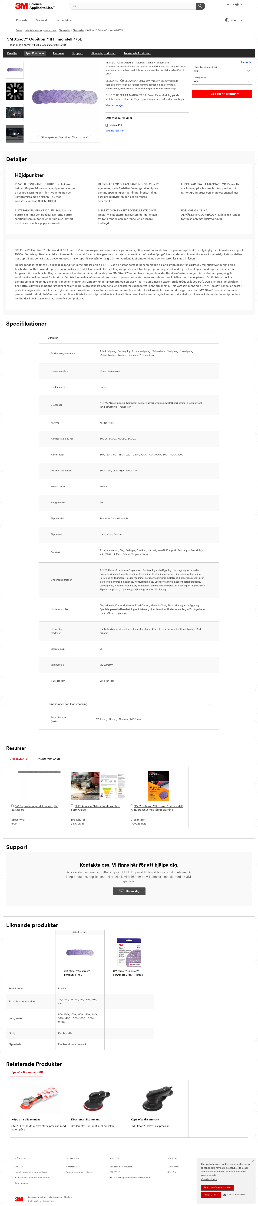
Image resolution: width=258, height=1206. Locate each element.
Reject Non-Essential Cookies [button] (217, 1188)
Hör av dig (132, 891)
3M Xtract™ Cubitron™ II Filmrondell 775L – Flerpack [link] (128, 973)
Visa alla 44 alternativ (224, 94)
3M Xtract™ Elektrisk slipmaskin (150, 1126)
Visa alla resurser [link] (114, 131)
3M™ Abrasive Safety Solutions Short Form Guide (95, 808)
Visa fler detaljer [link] (114, 105)
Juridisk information (37, 1197)
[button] (234, 1195)
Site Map (172, 1172)
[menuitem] (12, 53)
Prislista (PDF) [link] (116, 125)
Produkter (22, 20)
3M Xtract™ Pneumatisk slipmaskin (92, 1126)
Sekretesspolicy (55, 1197)
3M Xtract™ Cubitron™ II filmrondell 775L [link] (78, 973)
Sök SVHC (115, 1172)
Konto (234, 20)
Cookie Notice (209, 1179)
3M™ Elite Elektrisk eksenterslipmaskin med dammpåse (38, 1128)
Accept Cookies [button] (211, 1195)
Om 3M (19, 1167)
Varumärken (64, 20)
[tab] (19, 759)
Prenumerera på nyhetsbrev (79, 1172)
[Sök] (200, 6)
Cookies (68, 1197)
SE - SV (230, 5)
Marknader (42, 20)
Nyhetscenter (72, 1167)
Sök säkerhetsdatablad (121, 1167)
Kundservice (173, 1167)
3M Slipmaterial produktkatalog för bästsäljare (34, 808)
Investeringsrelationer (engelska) (31, 1172)
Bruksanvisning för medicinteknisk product (130, 1178)
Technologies (21, 1183)
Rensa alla (246, 62)
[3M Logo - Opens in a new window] (35, 6)
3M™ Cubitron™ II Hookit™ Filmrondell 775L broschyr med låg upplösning (157, 808)
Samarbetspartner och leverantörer (32, 1178)
